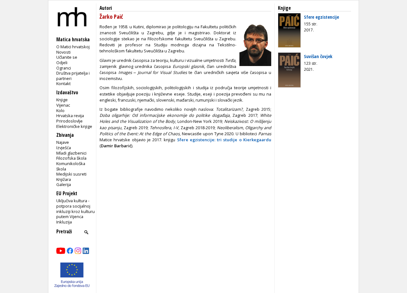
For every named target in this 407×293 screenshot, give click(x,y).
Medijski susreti (71, 174)
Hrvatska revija (70, 115)
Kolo (60, 110)
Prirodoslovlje (69, 121)
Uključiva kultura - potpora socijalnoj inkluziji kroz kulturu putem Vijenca (75, 208)
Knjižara (63, 179)
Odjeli (61, 62)
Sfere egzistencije (321, 17)
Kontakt (63, 83)
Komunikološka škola (70, 166)
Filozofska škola (71, 158)
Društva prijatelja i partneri (73, 75)
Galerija (63, 184)
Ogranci (63, 68)
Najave (62, 142)
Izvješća (63, 147)
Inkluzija (64, 222)
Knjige (62, 100)
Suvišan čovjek (318, 56)
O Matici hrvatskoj (73, 47)
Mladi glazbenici (71, 153)
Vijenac (63, 105)
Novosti (63, 52)
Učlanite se (66, 57)
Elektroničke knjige (74, 126)
